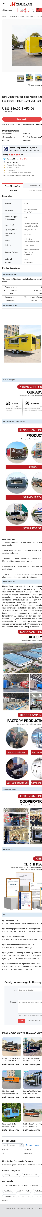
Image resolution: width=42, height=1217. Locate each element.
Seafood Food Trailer (31, 1175)
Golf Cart (5, 1150)
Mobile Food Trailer (23, 1191)
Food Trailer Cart (10, 1196)
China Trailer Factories (11, 1185)
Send (21, 1021)
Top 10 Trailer (25, 1196)
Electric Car (26, 1154)
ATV (3, 1154)
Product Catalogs (34, 1145)
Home (4, 16)
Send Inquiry (22, 119)
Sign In (5, 175)
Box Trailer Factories (31, 1185)
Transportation (12, 16)
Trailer (22, 16)
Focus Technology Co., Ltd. (28, 1208)
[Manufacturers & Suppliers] (21, 4)
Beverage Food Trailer (11, 1175)
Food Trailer (29, 16)
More (4, 1200)
